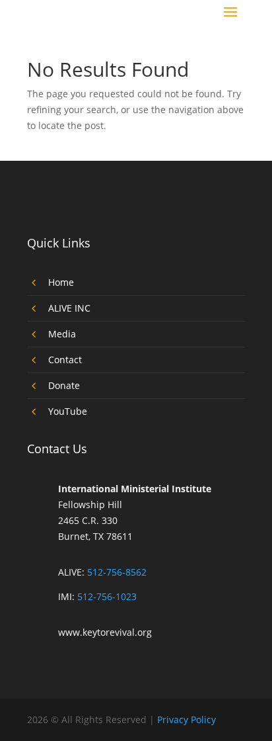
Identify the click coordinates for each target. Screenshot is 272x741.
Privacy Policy (186, 719)
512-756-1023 (107, 596)
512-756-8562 (117, 572)
